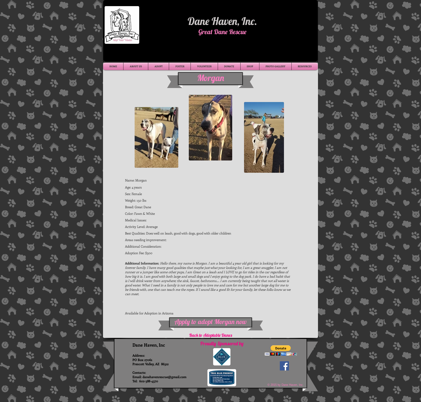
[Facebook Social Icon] (284, 365)
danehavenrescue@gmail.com (164, 377)
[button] (281, 350)
